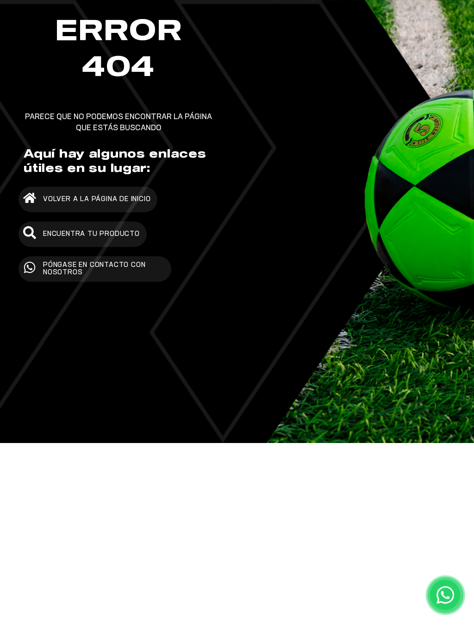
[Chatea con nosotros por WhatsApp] (445, 595)
